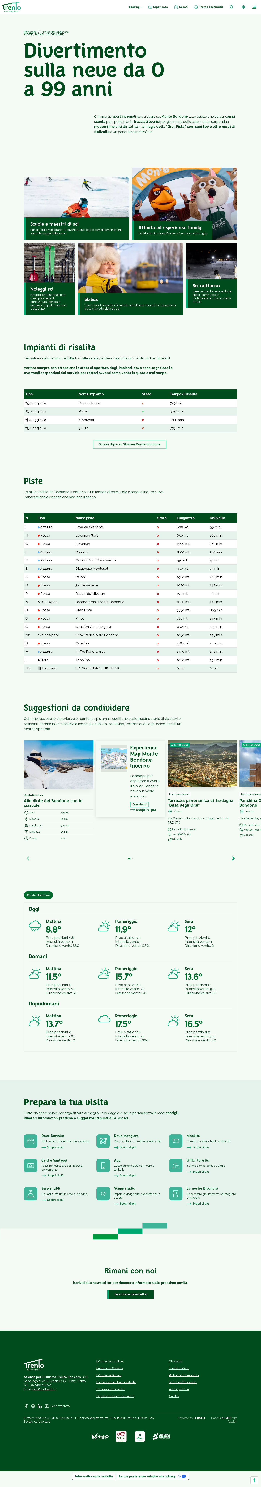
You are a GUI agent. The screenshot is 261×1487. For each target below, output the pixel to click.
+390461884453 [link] (181, 834)
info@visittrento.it (43, 1389)
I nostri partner (179, 1368)
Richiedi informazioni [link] (184, 829)
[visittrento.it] (11, 7)
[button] (244, 7)
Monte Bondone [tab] (38, 895)
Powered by (192, 1417)
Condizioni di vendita (110, 1389)
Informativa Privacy (109, 1375)
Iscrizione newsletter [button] (131, 1294)
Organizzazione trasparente (115, 1396)
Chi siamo (175, 1361)
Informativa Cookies (109, 1361)
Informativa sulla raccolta (94, 1476)
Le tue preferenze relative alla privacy (147, 1476)
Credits (174, 1396)
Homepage (30, 31)
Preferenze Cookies (109, 1368)
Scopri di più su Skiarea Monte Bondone (130, 444)
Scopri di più (146, 810)
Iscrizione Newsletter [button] (183, 1382)
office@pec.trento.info (95, 1417)
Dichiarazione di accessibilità (116, 1382)
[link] (158, 7)
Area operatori (179, 1389)
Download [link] (140, 804)
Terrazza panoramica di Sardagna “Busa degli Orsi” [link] (200, 803)
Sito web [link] (177, 839)
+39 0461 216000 (40, 1385)
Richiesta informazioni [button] (184, 1375)
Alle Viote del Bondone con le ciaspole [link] (53, 803)
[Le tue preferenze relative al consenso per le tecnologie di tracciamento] (254, 1480)
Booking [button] (134, 7)
